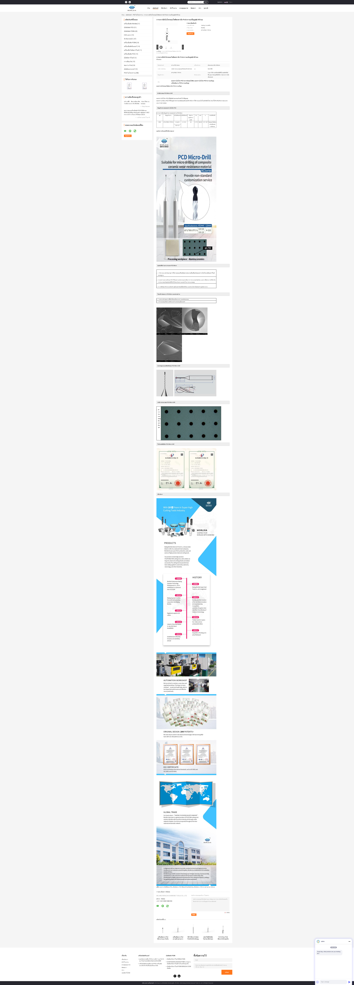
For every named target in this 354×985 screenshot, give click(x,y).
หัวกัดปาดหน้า (128, 39)
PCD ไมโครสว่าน (138, 15)
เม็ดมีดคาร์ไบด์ (129, 58)
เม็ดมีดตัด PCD (128, 27)
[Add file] (317, 982)
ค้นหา (205, 2)
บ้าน (149, 8)
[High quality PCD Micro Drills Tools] (167, 33)
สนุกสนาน (219, 2)
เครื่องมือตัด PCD (129, 54)
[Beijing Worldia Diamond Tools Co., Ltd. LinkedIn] (129, 2)
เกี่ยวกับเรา (164, 8)
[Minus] (349, 941)
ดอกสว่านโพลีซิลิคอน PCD (165, 887)
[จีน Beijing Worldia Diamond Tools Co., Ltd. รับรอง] (129, 86)
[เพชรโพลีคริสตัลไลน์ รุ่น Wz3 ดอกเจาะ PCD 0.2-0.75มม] (208, 928)
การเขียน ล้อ (128, 61)
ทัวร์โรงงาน (173, 8)
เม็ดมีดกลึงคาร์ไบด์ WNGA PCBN (176, 959)
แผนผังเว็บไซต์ (126, 973)
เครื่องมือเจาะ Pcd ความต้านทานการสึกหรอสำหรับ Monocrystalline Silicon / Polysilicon (178, 938)
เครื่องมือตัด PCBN (130, 42)
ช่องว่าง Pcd (128, 65)
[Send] (349, 982)
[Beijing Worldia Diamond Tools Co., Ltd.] (132, 8)
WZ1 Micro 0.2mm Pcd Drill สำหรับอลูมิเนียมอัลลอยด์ (193, 938)
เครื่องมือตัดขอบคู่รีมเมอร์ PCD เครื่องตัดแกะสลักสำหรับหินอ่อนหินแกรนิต (150, 964)
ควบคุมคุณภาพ (183, 8)
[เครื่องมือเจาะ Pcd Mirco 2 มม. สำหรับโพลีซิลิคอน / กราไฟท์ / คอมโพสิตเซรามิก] (162, 928)
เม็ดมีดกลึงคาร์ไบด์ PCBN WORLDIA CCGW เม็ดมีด (179, 967)
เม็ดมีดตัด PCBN (129, 31)
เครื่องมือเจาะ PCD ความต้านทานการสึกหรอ (204, 887)
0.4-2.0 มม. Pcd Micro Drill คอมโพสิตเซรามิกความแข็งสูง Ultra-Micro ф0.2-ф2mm (223, 938)
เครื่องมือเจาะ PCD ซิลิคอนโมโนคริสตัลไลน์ (183, 887)
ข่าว (200, 8)
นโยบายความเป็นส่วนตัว (148, 983)
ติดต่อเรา (193, 8)
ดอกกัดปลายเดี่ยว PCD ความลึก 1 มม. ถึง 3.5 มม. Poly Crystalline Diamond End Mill (151, 960)
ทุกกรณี (206, 8)
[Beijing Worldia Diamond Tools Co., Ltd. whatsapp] (131, 131)
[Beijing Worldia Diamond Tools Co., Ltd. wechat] (136, 131)
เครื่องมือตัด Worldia (130, 24)
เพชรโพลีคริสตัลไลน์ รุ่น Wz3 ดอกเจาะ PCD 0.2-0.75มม (208, 938)
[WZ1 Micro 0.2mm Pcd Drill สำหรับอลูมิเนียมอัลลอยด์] (192, 928)
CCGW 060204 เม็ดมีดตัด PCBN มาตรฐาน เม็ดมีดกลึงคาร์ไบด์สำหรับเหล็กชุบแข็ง (179, 962)
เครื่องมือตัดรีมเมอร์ (130, 46)
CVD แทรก (127, 35)
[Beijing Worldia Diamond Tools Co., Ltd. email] (126, 131)
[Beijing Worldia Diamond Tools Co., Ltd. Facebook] (126, 2)
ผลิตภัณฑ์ (155, 8)
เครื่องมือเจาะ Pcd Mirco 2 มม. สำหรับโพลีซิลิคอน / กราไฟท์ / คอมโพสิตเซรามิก (163, 938)
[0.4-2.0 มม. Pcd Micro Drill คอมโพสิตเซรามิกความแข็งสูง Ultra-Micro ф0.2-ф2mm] (223, 928)
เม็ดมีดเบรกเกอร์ (129, 69)
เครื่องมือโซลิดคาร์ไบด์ (131, 50)
